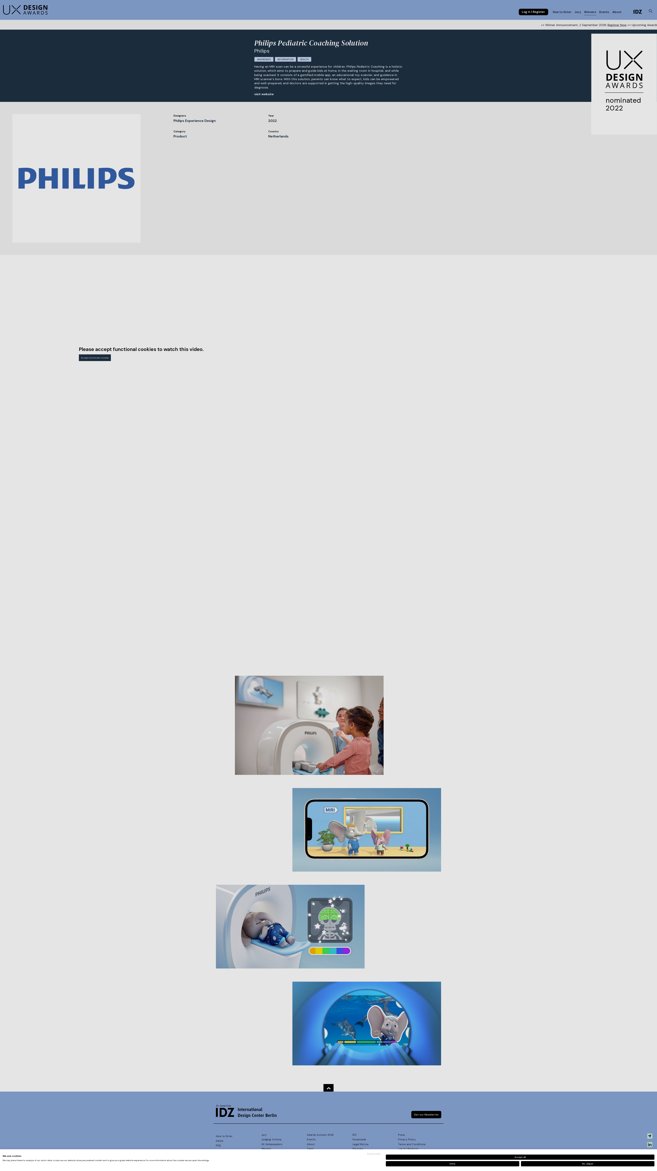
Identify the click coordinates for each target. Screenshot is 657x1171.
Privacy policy (374, 1153)
